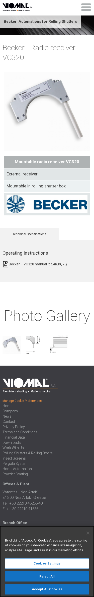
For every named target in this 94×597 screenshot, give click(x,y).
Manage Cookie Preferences (22, 401)
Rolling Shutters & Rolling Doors (28, 453)
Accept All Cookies (47, 589)
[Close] (87, 533)
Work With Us (13, 448)
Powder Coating (15, 474)
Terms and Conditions (20, 432)
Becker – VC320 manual (38, 264)
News (7, 416)
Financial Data (14, 437)
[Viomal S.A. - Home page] (24, 6)
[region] (47, 561)
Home (7, 406)
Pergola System (15, 464)
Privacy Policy (14, 427)
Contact (9, 422)
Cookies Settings (47, 563)
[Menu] (86, 7)
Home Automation (17, 469)
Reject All (47, 576)
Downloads (12, 443)
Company (10, 411)
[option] (12, 346)
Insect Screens (14, 458)
